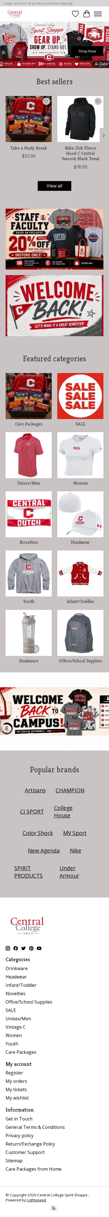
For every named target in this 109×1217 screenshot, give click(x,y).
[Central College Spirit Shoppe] (15, 14)
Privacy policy (20, 1135)
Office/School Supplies (80, 661)
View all (54, 186)
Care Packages (28, 424)
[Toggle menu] (97, 14)
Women (80, 483)
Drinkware (28, 661)
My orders (16, 1081)
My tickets (16, 1089)
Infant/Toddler (80, 601)
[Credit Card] (53, 1208)
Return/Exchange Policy (30, 1144)
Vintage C (16, 1027)
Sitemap (14, 1161)
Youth (28, 601)
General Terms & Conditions (35, 1127)
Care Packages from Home (33, 1169)
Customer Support (25, 1152)
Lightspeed (36, 1199)
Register (14, 1073)
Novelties (29, 542)
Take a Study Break (28, 148)
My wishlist (17, 1098)
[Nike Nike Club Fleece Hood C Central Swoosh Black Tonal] (80, 119)
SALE (80, 424)
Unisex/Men (28, 483)
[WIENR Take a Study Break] (29, 119)
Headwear (80, 542)
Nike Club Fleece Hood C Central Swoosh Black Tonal (80, 153)
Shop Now (87, 51)
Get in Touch (19, 1119)
